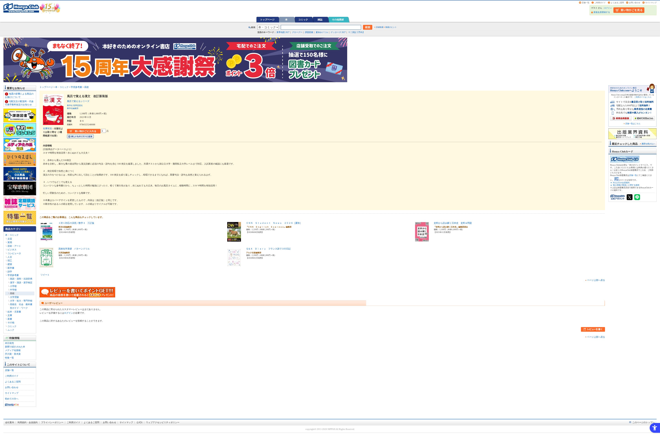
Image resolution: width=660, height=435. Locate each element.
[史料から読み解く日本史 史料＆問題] (422, 240)
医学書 (11, 268)
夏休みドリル (322, 32)
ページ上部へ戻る (596, 280)
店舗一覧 (585, 3)
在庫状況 (47, 128)
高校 (12, 293)
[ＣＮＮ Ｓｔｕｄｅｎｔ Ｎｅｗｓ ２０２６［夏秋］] (234, 240)
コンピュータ (14, 253)
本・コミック (12, 235)
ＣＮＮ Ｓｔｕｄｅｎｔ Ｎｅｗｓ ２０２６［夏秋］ (274, 223)
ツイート (45, 275)
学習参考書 (13, 275)
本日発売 (9, 343)
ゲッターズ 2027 (338, 32)
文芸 (10, 238)
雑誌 (320, 19)
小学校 (13, 286)
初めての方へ (11, 398)
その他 (11, 322)
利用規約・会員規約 (28, 422)
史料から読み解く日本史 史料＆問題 (453, 223)
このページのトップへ (643, 422)
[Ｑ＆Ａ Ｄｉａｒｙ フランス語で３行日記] (234, 266)
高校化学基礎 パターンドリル (74, 248)
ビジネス (12, 249)
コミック (303, 19)
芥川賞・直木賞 (13, 354)
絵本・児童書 (14, 311)
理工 (10, 260)
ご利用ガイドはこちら (642, 97)
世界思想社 (78, 105)
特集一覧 (9, 357)
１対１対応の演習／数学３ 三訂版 (76, 223)
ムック (11, 330)
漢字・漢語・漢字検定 (21, 282)
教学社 (70, 105)
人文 (10, 257)
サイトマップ (651, 3)
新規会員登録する (601, 12)
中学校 (13, 289)
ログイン (607, 8)
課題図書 (309, 32)
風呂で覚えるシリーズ (79, 101)
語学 (10, 271)
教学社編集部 (72, 108)
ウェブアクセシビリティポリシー (162, 422)
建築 (10, 264)
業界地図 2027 (283, 32)
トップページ (267, 19)
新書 (10, 319)
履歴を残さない (648, 144)
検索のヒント (391, 27)
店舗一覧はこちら (632, 124)
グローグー (297, 32)
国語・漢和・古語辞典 (21, 278)
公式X (139, 422)
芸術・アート (14, 246)
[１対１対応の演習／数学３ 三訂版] (46, 240)
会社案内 (9, 422)
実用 (10, 242)
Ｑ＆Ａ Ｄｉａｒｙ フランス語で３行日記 (268, 248)
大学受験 (14, 297)
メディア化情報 (13, 350)
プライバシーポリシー (52, 422)
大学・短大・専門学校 (21, 300)
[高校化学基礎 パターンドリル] (46, 266)
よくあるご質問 (617, 3)
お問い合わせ (634, 3)
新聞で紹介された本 (15, 346)
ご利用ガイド (600, 3)
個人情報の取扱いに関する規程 (626, 185)
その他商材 (338, 19)
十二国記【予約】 (356, 32)
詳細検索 (379, 27)
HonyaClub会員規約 (621, 183)
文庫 (10, 315)
